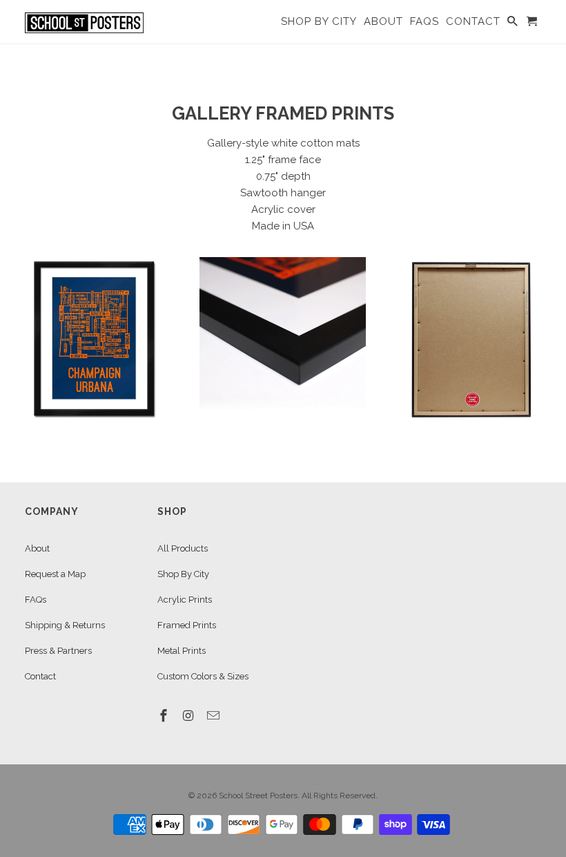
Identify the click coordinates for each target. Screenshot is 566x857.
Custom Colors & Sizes (202, 676)
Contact (40, 676)
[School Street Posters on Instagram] (189, 715)
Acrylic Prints (184, 599)
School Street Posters (258, 795)
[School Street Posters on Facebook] (165, 715)
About (37, 548)
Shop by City (319, 22)
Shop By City (183, 574)
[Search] (513, 24)
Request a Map (55, 574)
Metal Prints (181, 651)
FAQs (35, 599)
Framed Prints (186, 625)
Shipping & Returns (65, 625)
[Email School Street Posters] (214, 715)
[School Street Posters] (84, 21)
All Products (182, 548)
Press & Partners (58, 651)
